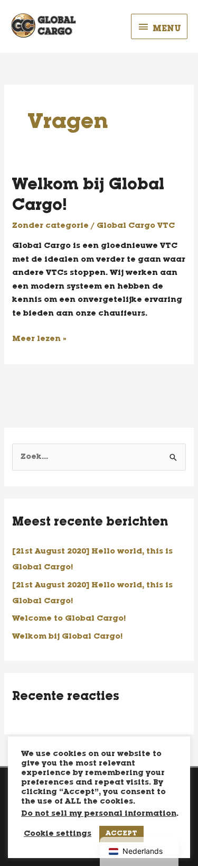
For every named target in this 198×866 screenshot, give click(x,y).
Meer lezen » (39, 338)
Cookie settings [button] (57, 834)
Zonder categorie (50, 226)
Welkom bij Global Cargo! (67, 637)
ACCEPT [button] (121, 834)
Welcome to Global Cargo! (69, 619)
